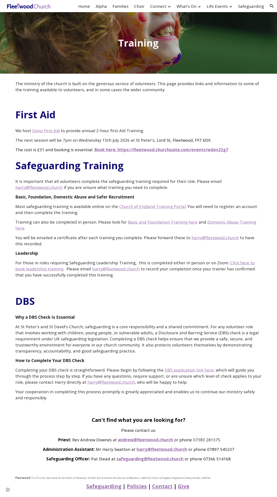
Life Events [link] (217, 6)
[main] (138, 43)
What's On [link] (186, 6)
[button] (272, 6)
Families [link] (121, 6)
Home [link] (84, 6)
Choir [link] (139, 6)
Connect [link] (158, 6)
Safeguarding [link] (251, 6)
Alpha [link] (101, 6)
